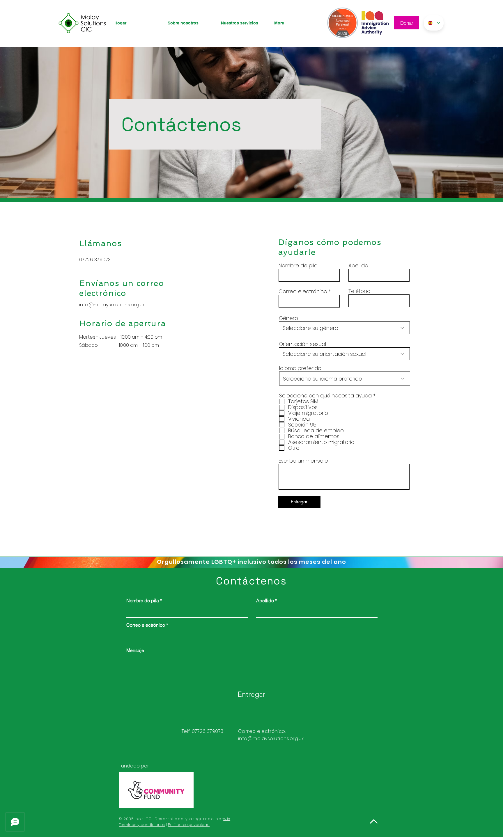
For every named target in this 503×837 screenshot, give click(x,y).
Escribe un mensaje (303, 460)
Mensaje (135, 650)
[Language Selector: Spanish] (434, 23)
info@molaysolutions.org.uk (271, 738)
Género (288, 318)
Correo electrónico (303, 291)
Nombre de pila (298, 265)
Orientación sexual (302, 344)
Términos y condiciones (142, 824)
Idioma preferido (300, 368)
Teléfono (359, 291)
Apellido (358, 265)
